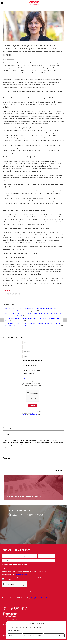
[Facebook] (4, 294)
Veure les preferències (54, 635)
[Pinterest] (10, 294)
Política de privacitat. (21, 574)
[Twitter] (7, 294)
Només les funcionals (33, 635)
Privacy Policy (34, 598)
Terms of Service (32, 414)
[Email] (19, 294)
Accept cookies (15, 635)
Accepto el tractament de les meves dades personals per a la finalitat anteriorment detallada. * (27, 578)
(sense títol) (7, 435)
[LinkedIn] (16, 294)
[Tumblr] (13, 294)
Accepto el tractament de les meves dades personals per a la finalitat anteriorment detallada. (33, 383)
